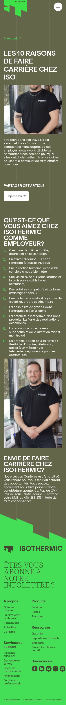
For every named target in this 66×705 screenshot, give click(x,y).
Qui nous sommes (9, 609)
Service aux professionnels (12, 682)
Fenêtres (37, 607)
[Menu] (58, 7)
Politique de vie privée (33, 700)
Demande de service (12, 662)
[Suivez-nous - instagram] (55, 669)
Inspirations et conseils (45, 638)
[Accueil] (15, 16)
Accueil (12, 38)
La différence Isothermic (12, 617)
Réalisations (11, 622)
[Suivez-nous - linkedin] (42, 669)
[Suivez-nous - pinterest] (62, 669)
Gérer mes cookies (54, 700)
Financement (12, 675)
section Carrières (25, 476)
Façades (37, 616)
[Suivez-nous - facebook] (35, 669)
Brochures (38, 642)
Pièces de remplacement (12, 670)
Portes (36, 611)
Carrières (9, 631)
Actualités (10, 627)
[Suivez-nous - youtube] (49, 669)
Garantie (37, 633)
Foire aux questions (9, 654)
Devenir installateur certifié (43, 649)
